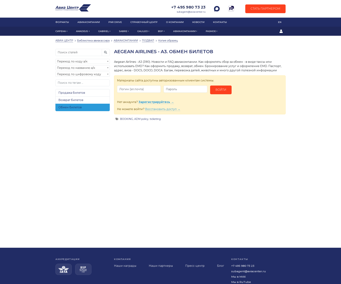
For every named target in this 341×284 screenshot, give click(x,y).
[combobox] (82, 61)
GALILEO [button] (142, 31)
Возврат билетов (70, 100)
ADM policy (141, 119)
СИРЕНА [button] (60, 31)
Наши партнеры (161, 265)
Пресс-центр (195, 265)
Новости (198, 22)
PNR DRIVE (115, 22)
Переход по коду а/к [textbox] (72, 61)
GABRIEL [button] (103, 31)
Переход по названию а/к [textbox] (76, 68)
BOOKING (126, 119)
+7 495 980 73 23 (188, 7)
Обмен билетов (70, 107)
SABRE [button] (123, 31)
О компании (175, 22)
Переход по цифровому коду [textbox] (79, 74)
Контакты (220, 22)
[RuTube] (231, 9)
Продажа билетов (71, 92)
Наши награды (125, 265)
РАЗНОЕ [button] (211, 31)
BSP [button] (160, 31)
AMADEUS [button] (82, 31)
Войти (220, 89)
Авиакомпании (88, 22)
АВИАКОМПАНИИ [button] (184, 31)
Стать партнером (265, 8)
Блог (220, 265)
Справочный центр (144, 22)
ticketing (155, 119)
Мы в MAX (238, 276)
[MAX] (217, 9)
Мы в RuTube (241, 282)
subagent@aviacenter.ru (191, 11)
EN (279, 22)
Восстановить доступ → (162, 109)
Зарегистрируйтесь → (156, 102)
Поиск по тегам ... (70, 82)
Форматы (62, 22)
